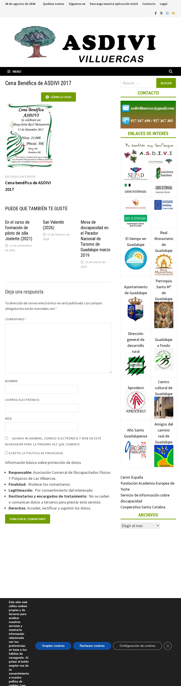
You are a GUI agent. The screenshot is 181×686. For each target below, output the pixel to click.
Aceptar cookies (53, 646)
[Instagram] (168, 12)
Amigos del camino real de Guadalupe (164, 433)
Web (8, 418)
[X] (162, 12)
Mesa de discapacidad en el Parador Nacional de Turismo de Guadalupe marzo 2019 (95, 238)
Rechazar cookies (92, 646)
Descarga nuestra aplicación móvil (114, 4)
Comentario (16, 319)
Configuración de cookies (137, 646)
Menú (17, 71)
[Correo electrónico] (173, 12)
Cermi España (132, 477)
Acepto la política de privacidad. (36, 453)
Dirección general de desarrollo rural (135, 342)
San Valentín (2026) (53, 224)
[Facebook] (156, 12)
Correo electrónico (22, 400)
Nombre (11, 381)
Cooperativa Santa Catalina (143, 506)
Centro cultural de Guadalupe (163, 387)
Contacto (148, 4)
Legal (163, 4)
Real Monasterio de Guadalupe (163, 241)
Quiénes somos (53, 4)
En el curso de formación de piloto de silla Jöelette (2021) (18, 230)
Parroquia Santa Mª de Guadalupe (163, 289)
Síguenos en (77, 4)
